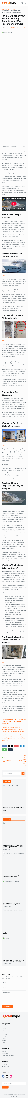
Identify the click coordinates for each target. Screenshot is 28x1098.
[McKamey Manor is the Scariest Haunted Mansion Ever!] (14, 891)
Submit (5, 1087)
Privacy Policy (6, 1053)
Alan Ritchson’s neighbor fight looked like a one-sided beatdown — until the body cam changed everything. (13, 846)
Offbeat (23, 27)
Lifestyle (4, 1040)
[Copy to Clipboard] (10, 749)
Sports (4, 1033)
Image (3, 275)
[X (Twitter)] (10, 746)
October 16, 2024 (7, 878)
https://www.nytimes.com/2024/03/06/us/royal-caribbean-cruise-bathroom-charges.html (14, 721)
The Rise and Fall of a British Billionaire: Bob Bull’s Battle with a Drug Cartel (13, 961)
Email (4, 987)
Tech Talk (4, 1035)
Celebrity (4, 1029)
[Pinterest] (16, 746)
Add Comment (7, 992)
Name (5, 982)
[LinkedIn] (22, 746)
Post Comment (7, 1006)
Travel (3, 1042)
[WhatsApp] (4, 749)
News (3, 1027)
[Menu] (25, 3)
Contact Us (5, 1051)
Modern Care (5, 1066)
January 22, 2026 (7, 812)
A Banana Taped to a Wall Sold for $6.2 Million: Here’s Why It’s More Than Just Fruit (13, 809)
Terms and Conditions (8, 1055)
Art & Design (5, 1037)
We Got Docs (5, 1065)
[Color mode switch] (22, 3)
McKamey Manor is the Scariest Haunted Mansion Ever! (11, 904)
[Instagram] (11, 1076)
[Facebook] (4, 746)
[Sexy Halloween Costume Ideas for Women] (14, 920)
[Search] (23, 773)
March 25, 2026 (6, 849)
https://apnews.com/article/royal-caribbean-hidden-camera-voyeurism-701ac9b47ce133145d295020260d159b (13, 729)
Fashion (4, 1038)
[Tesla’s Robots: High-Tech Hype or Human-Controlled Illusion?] (14, 863)
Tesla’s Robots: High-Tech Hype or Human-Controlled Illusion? (12, 875)
